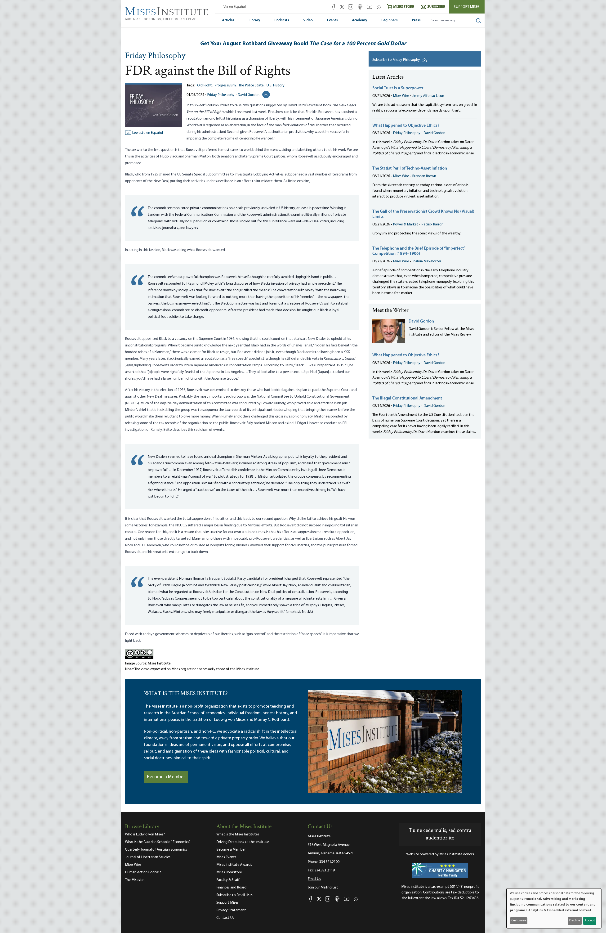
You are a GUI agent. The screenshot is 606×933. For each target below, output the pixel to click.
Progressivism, (225, 85)
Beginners (389, 20)
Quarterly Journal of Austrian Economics (156, 850)
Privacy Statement (231, 910)
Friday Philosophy (155, 56)
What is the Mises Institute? (237, 834)
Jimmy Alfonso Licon (428, 96)
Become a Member (166, 777)
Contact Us (225, 918)
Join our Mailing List (323, 887)
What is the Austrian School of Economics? (158, 842)
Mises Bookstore (229, 872)
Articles (228, 20)
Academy (359, 20)
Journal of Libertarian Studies (147, 857)
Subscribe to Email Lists (234, 895)
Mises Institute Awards (234, 865)
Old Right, (205, 85)
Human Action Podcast (143, 872)
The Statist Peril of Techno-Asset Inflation (409, 168)
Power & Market (405, 224)
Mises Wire (401, 96)
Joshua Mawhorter (426, 261)
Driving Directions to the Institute (242, 842)
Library (254, 20)
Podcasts (281, 20)
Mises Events (226, 857)
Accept (589, 920)
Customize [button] (518, 920)
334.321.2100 (329, 862)
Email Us (314, 879)
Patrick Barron (432, 224)
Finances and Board (231, 887)
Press (416, 20)
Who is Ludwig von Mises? (145, 834)
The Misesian (134, 880)
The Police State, (251, 85)
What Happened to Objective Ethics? (405, 126)
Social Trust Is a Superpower (397, 88)
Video (308, 20)
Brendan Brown (424, 176)
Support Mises (467, 7)
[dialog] (554, 908)
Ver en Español (234, 7)
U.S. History (275, 85)
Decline (574, 920)
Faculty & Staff (228, 880)
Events (332, 20)
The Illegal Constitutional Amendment (407, 398)
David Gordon (248, 95)
